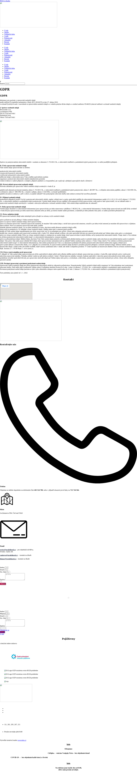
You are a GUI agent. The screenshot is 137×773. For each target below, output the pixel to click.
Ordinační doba (9, 34)
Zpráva (2, 580)
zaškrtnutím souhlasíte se (23, 582)
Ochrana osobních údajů (12, 712)
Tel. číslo (3, 572)
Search (2, 83)
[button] (68, 82)
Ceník (6, 36)
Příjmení (3, 614)
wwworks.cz (22, 740)
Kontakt (7, 44)
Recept (6, 42)
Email (2, 570)
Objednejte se (8, 710)
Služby (6, 32)
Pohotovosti (8, 38)
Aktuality (7, 40)
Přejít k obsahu (5, 1)
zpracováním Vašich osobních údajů (32, 582)
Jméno (2, 567)
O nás (6, 30)
